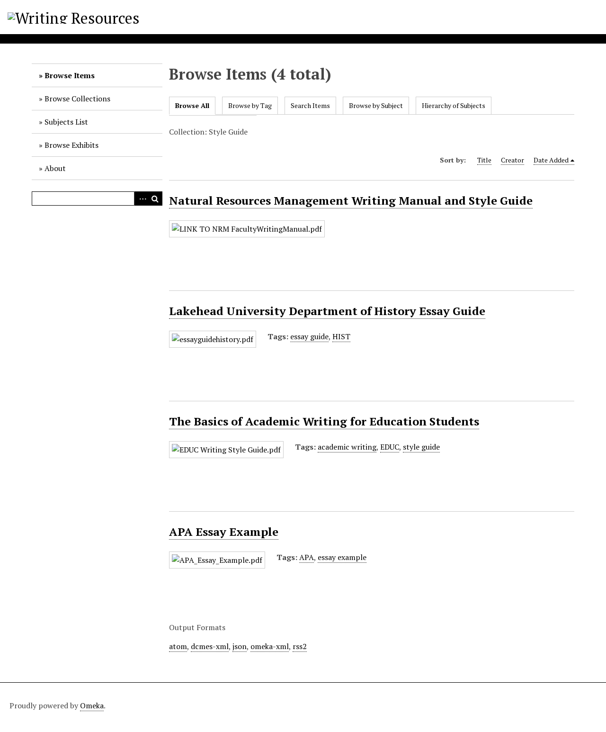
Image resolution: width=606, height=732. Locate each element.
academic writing (347, 447)
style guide (421, 447)
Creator (512, 159)
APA (306, 557)
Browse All (192, 105)
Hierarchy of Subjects (453, 105)
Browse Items (70, 75)
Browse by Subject (376, 105)
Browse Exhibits (71, 145)
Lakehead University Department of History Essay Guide (327, 310)
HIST (341, 336)
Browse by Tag (250, 105)
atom (178, 646)
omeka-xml (269, 646)
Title (484, 159)
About (55, 168)
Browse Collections (77, 98)
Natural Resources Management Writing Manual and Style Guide (351, 200)
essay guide (309, 336)
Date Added (551, 159)
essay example (342, 557)
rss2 (300, 646)
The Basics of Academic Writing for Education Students (324, 421)
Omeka (92, 705)
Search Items (310, 105)
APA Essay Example (223, 531)
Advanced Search (141, 198)
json (239, 646)
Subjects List (66, 122)
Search (155, 198)
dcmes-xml (210, 646)
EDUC (389, 447)
